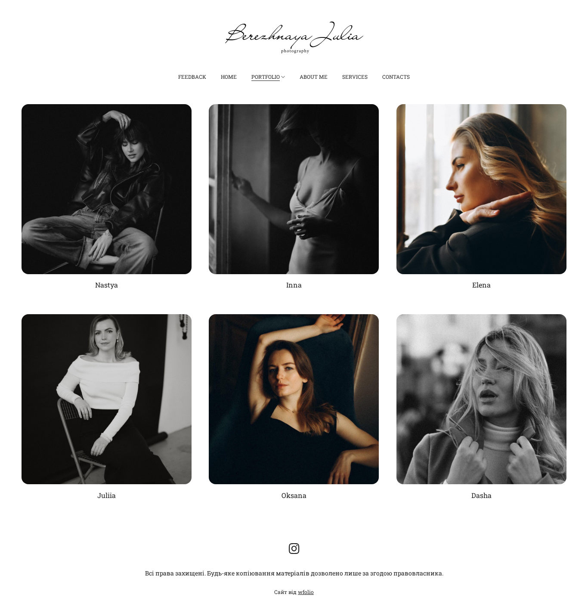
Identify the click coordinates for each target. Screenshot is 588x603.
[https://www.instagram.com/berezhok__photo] (294, 549)
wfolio (306, 591)
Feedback (192, 76)
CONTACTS (396, 76)
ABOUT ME (314, 76)
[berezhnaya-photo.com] (294, 37)
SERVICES (355, 76)
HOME (229, 76)
